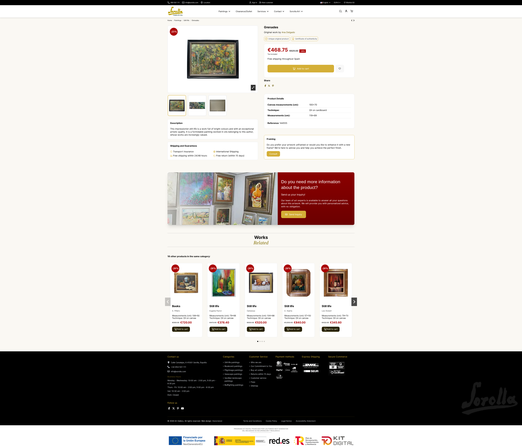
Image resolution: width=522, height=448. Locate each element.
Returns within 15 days (261, 374)
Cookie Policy (271, 421)
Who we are (256, 362)
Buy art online (257, 370)
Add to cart (303, 68)
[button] (257, 341)
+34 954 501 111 (178, 367)
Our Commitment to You (261, 366)
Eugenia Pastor (215, 311)
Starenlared (217, 421)
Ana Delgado (288, 32)
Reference (273, 123)
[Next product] (354, 20)
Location (206, 2)
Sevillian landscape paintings (233, 379)
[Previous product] (352, 20)
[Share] (265, 85)
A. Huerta (288, 311)
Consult (273, 153)
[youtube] (182, 408)
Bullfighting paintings (234, 385)
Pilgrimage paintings (234, 370)
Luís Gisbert (327, 311)
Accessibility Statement (306, 421)
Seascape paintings (233, 374)
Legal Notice (286, 421)
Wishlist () (350, 2)
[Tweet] (269, 85)
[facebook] (169, 408)
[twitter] (173, 408)
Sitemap (254, 386)
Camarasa (251, 311)
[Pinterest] (273, 85)
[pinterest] (178, 408)
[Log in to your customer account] (346, 11)
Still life (214, 306)
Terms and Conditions (252, 421)
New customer (267, 2)
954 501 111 (175, 2)
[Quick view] (200, 272)
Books (176, 306)
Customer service (258, 378)
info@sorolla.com (191, 2)
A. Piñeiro (176, 311)
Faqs (253, 382)
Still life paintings (232, 362)
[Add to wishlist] (339, 68)
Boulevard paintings (233, 366)
